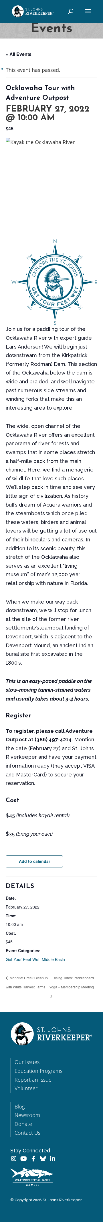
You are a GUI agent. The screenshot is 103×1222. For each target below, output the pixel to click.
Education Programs (38, 1070)
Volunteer (26, 1088)
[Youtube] (23, 1158)
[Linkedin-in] (52, 1158)
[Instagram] (13, 1158)
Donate (23, 1123)
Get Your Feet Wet (22, 959)
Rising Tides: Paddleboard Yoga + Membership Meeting (71, 982)
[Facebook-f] (33, 1158)
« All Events (18, 54)
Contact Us (27, 1132)
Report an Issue (33, 1079)
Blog (20, 1106)
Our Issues (27, 1062)
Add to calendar (34, 861)
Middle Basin (53, 959)
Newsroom (27, 1115)
